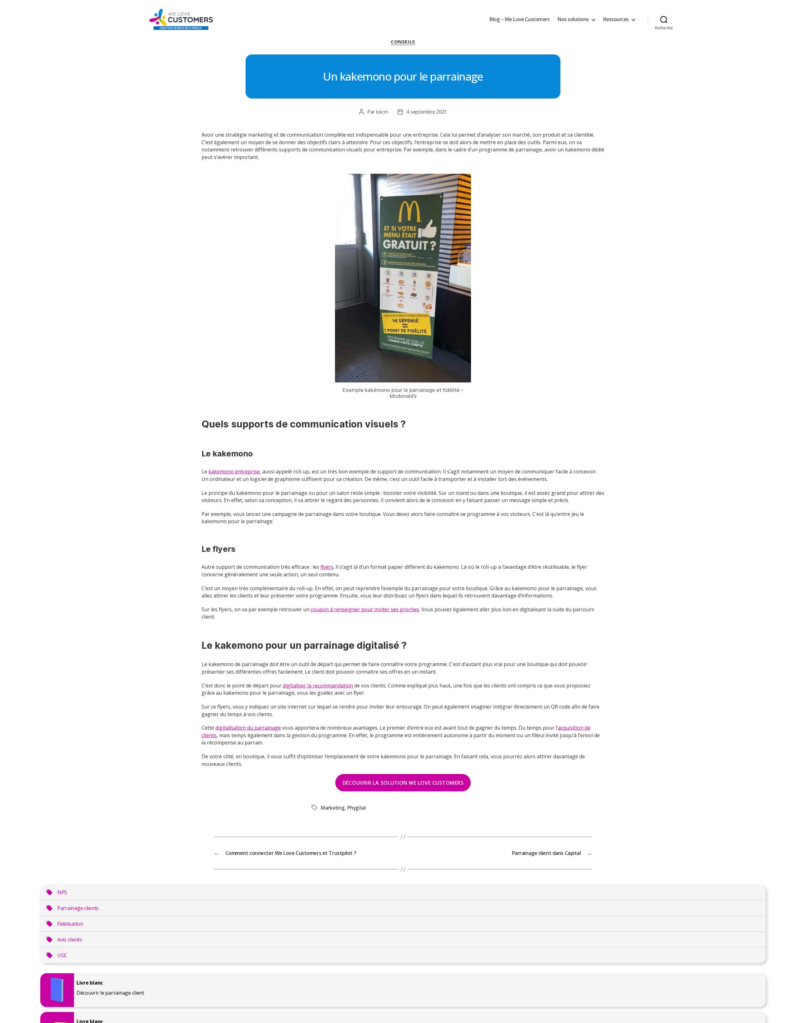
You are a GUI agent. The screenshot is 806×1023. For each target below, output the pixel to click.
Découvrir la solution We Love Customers (403, 782)
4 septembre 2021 (426, 111)
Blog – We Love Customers (519, 19)
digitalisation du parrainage (248, 727)
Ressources (616, 19)
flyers (327, 566)
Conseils (403, 42)
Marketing (333, 807)
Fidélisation (70, 923)
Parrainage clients (78, 908)
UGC (62, 955)
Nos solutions (573, 19)
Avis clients (69, 939)
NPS (62, 892)
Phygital (356, 807)
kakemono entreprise (234, 471)
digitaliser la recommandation (318, 685)
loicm (382, 111)
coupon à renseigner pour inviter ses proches (365, 609)
